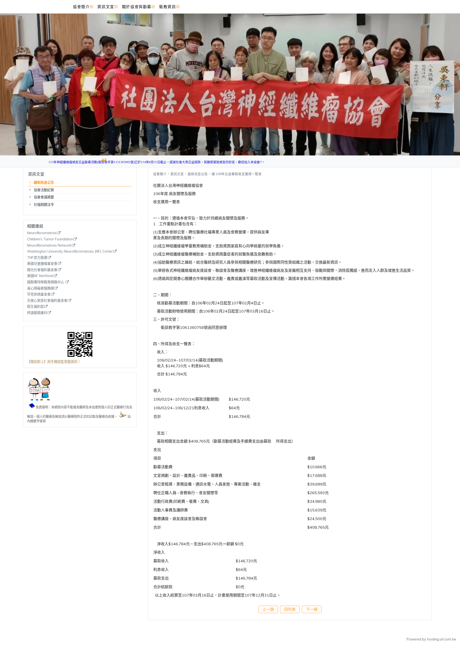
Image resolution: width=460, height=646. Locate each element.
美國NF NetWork (40, 276)
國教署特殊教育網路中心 (46, 282)
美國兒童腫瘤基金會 (42, 264)
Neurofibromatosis (42, 233)
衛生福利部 (35, 307)
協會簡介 (160, 174)
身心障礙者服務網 (40, 288)
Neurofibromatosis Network (49, 245)
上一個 (268, 609)
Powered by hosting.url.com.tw (431, 639)
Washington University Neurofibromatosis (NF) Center (70, 251)
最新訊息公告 (44, 182)
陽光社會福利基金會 (42, 270)
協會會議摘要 (44, 197)
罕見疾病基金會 (39, 294)
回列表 (290, 609)
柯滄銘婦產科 (37, 313)
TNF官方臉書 (37, 258)
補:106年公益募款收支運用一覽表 (237, 174)
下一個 (311, 609)
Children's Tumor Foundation (50, 239)
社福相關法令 (44, 204)
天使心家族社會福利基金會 (47, 301)
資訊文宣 (177, 174)
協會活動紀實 (44, 190)
